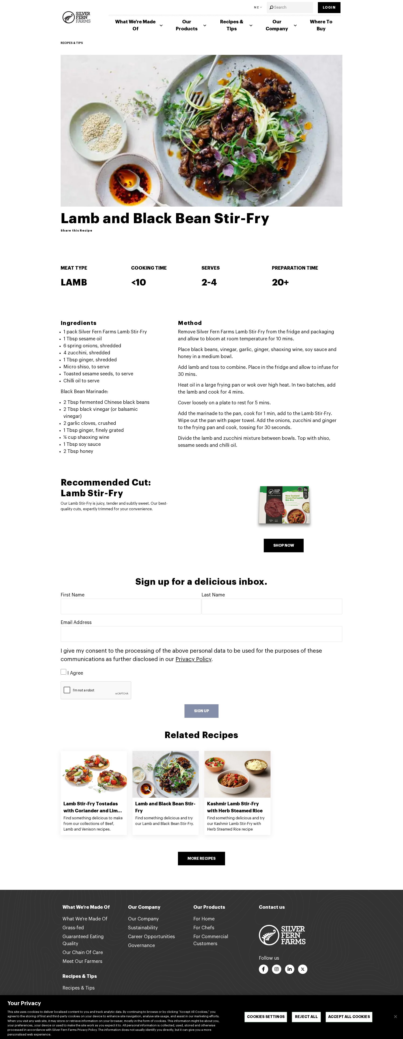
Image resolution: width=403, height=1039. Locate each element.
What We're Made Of (135, 25)
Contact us (272, 907)
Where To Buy (321, 25)
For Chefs (203, 928)
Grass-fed (73, 928)
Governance (141, 945)
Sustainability (143, 928)
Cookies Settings (266, 1017)
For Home (204, 919)
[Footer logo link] (282, 935)
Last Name (213, 595)
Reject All (306, 1017)
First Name (72, 595)
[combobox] (290, 7)
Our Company (277, 25)
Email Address (76, 622)
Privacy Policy (193, 659)
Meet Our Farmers (82, 961)
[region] (201, 1017)
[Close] (395, 1016)
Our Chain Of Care (83, 952)
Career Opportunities (151, 936)
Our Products (187, 25)
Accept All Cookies (349, 1017)
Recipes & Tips (231, 25)
